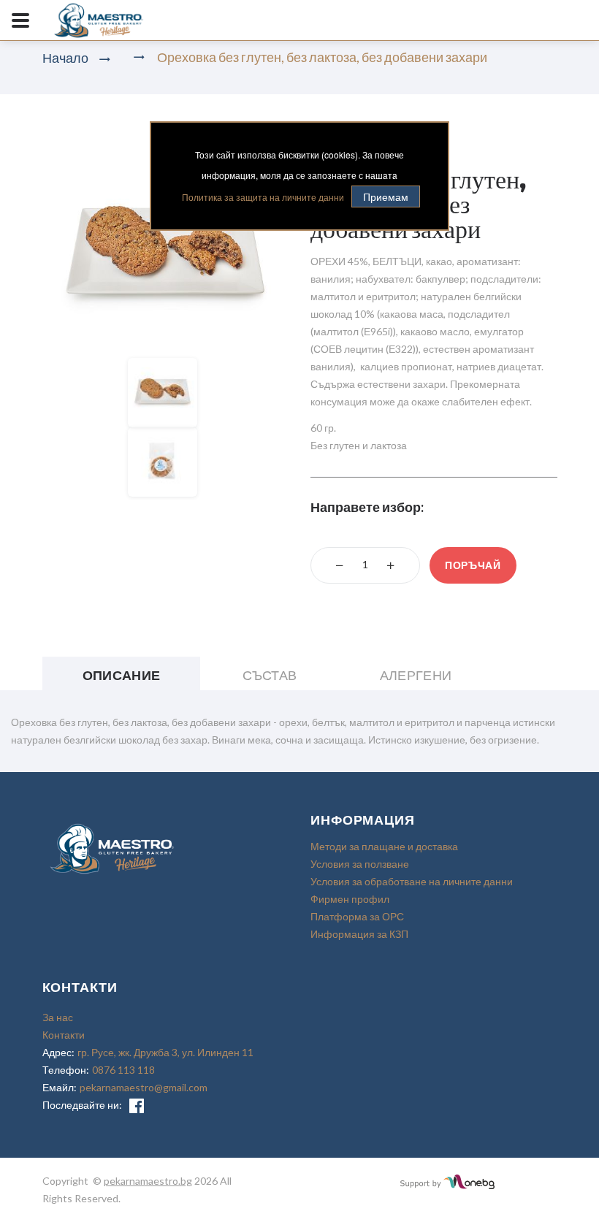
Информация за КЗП (359, 934)
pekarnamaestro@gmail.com (143, 1087)
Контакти (63, 1034)
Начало (65, 58)
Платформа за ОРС (357, 916)
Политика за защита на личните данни (263, 197)
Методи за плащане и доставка (384, 846)
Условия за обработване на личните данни (411, 881)
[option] (165, 249)
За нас (57, 1017)
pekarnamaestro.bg (148, 1181)
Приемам (385, 196)
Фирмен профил (349, 899)
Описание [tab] (122, 675)
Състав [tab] (270, 675)
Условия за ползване (359, 864)
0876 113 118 (123, 1069)
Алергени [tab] (416, 675)
